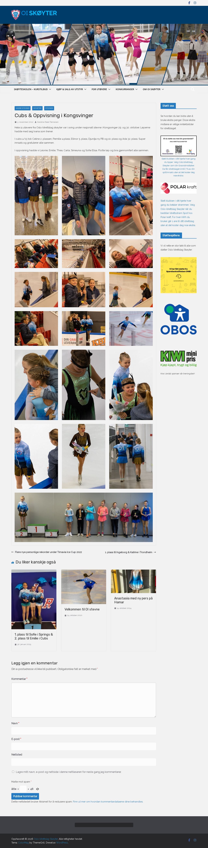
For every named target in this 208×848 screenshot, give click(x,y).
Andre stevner (22, 108)
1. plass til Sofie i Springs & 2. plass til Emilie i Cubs (34, 636)
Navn (15, 723)
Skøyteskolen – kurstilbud (31, 89)
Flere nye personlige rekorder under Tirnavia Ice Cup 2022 (48, 552)
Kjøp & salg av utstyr (69, 89)
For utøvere (99, 89)
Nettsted (16, 754)
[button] (49, 89)
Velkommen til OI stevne (82, 609)
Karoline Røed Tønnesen (47, 122)
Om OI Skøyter (151, 89)
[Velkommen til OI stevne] (83, 571)
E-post (16, 739)
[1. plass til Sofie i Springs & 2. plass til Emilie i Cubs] (33, 571)
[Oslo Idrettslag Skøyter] (104, 25)
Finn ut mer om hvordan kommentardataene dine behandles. (108, 801)
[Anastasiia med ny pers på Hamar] (133, 571)
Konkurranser (125, 89)
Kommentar (19, 678)
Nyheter (37, 108)
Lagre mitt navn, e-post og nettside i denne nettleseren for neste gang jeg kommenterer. (68, 771)
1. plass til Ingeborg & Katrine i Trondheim (128, 552)
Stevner (49, 108)
